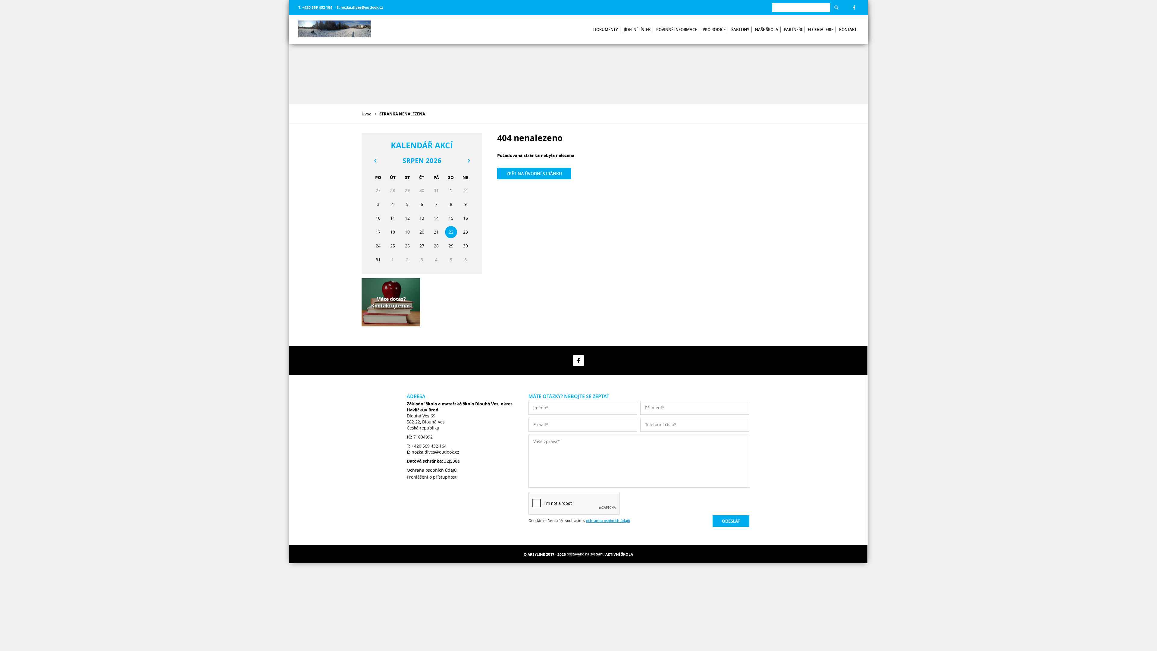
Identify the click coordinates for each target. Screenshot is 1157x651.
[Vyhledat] (836, 7)
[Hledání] (801, 7)
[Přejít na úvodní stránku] (334, 29)
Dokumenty (605, 29)
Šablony (740, 29)
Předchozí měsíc (375, 160)
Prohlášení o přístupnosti (432, 477)
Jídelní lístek (637, 29)
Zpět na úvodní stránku (534, 173)
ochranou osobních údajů (608, 520)
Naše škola (766, 29)
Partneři (793, 29)
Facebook (854, 7)
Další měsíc (468, 160)
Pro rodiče (714, 29)
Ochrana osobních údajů (432, 470)
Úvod (367, 114)
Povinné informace (676, 29)
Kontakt (848, 29)
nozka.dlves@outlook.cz (361, 7)
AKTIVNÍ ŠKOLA (619, 554)
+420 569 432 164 (317, 7)
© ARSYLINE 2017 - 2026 (545, 554)
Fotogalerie (820, 29)
